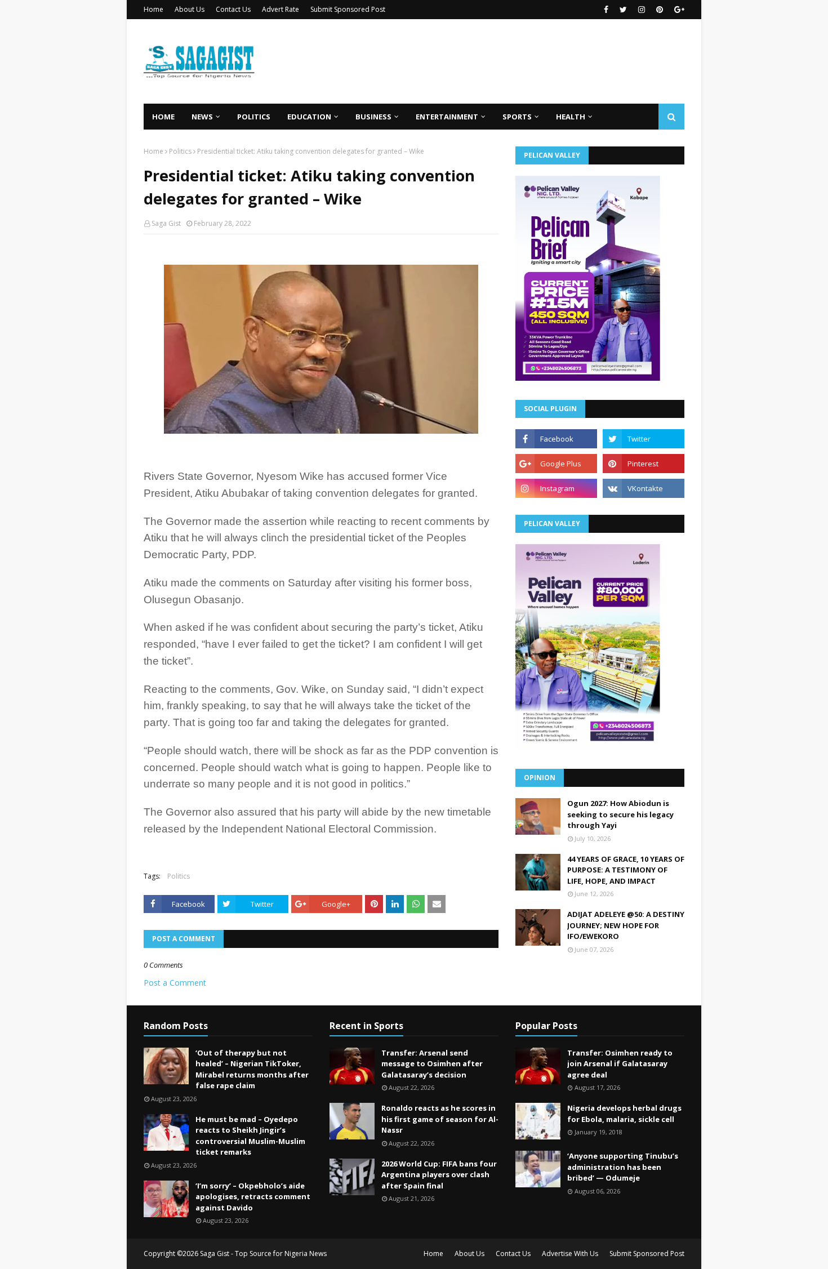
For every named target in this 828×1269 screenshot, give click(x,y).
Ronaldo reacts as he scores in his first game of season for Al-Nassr (439, 1119)
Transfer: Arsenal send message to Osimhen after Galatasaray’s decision (432, 1064)
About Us (189, 9)
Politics (180, 151)
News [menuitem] (202, 117)
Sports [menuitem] (517, 117)
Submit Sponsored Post (347, 9)
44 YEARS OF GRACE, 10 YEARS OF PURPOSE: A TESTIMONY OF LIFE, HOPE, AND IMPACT (625, 870)
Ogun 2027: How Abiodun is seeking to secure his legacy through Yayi (620, 814)
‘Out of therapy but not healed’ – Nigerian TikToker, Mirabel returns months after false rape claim (252, 1069)
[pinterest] (659, 9)
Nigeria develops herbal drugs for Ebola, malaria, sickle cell (624, 1113)
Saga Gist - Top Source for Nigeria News (263, 1253)
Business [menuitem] (373, 117)
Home (153, 9)
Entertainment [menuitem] (447, 117)
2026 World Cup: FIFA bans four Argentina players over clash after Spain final (439, 1175)
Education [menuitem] (309, 117)
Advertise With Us (570, 1253)
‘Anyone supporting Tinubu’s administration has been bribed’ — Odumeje (622, 1167)
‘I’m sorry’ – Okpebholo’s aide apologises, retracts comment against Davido (252, 1197)
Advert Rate (280, 9)
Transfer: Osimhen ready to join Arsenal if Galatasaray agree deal (620, 1064)
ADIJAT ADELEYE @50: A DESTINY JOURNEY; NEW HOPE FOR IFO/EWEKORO (625, 925)
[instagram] (641, 9)
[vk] (643, 488)
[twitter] (623, 9)
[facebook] (606, 9)
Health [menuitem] (570, 117)
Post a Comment (175, 982)
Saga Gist (166, 223)
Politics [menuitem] (253, 117)
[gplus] (677, 9)
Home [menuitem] (163, 117)
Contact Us (233, 9)
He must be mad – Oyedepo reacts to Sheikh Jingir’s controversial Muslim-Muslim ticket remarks (250, 1135)
